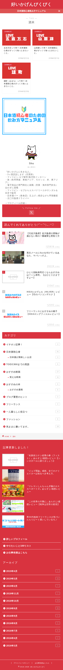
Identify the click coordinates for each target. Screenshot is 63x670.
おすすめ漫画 (34, 390)
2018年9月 (32, 608)
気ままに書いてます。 (32, 426)
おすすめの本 (32, 384)
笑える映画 (34, 377)
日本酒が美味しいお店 (34, 357)
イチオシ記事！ (32, 344)
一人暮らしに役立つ (32, 411)
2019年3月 (32, 578)
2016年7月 (32, 630)
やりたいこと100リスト (18, 546)
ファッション (32, 419)
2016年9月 (32, 616)
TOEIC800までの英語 (32, 364)
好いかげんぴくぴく (31, 4)
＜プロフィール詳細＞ (16, 203)
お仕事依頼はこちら (16, 552)
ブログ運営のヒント (32, 397)
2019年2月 (32, 586)
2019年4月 (32, 571)
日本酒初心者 (32, 352)
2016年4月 (32, 638)
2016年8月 (32, 623)
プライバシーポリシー (22, 663)
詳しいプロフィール (16, 539)
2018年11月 (32, 593)
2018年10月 (32, 601)
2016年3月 (32, 645)
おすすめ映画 (32, 372)
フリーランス (32, 404)
